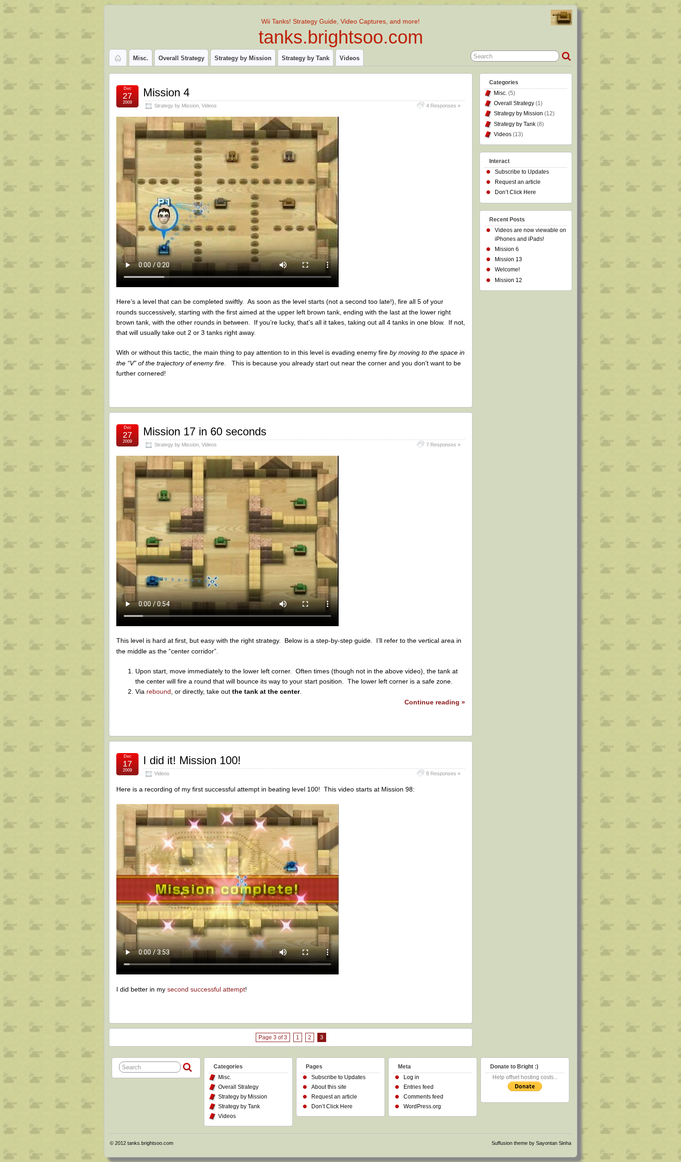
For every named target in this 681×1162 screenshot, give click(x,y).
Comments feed (423, 1096)
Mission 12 (508, 280)
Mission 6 (507, 249)
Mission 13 (508, 259)
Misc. (140, 58)
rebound (158, 691)
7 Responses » (443, 444)
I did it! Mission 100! (192, 760)
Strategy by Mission (242, 58)
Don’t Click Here (515, 192)
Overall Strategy (181, 58)
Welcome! (507, 269)
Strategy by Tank (305, 58)
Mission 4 (166, 92)
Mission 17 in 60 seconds (204, 431)
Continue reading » (434, 702)
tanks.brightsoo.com (341, 37)
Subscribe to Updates (522, 172)
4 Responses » (443, 105)
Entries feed (419, 1087)
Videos (349, 58)
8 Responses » (443, 773)
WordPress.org (422, 1106)
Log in (411, 1077)
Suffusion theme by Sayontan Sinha (531, 1143)
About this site (329, 1087)
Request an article (518, 182)
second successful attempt (206, 989)
